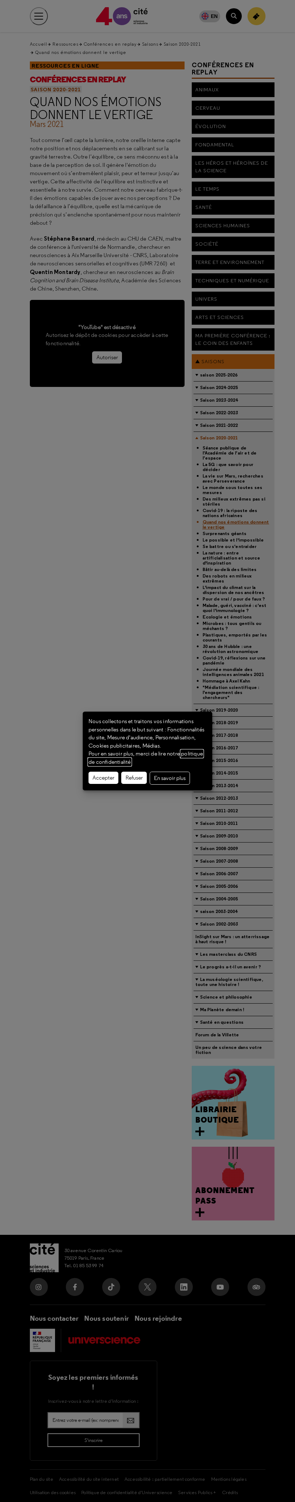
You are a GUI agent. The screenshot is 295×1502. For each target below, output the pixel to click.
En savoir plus (170, 778)
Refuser (134, 777)
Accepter (103, 777)
